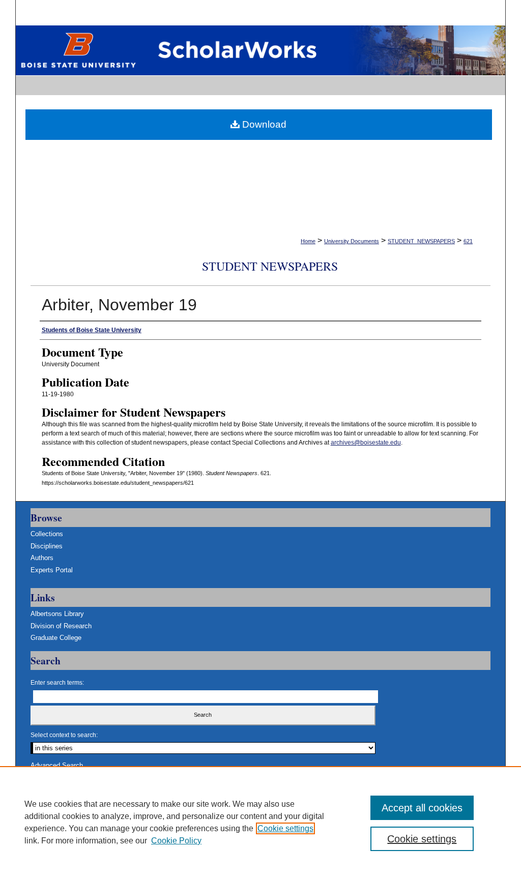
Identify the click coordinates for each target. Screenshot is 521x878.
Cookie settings (285, 828)
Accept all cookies (422, 807)
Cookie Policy (176, 840)
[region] (260, 822)
